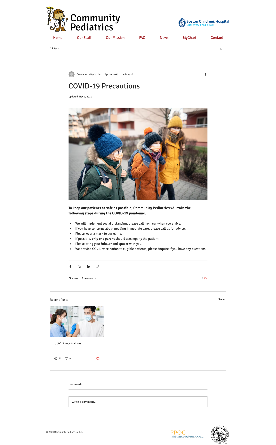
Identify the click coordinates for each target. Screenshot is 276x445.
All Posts (55, 48)
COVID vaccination (67, 343)
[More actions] (205, 74)
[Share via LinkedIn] (88, 266)
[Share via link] (98, 266)
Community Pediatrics (95, 22)
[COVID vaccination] (77, 321)
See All (222, 299)
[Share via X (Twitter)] (79, 266)
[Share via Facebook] (70, 266)
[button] (221, 48)
